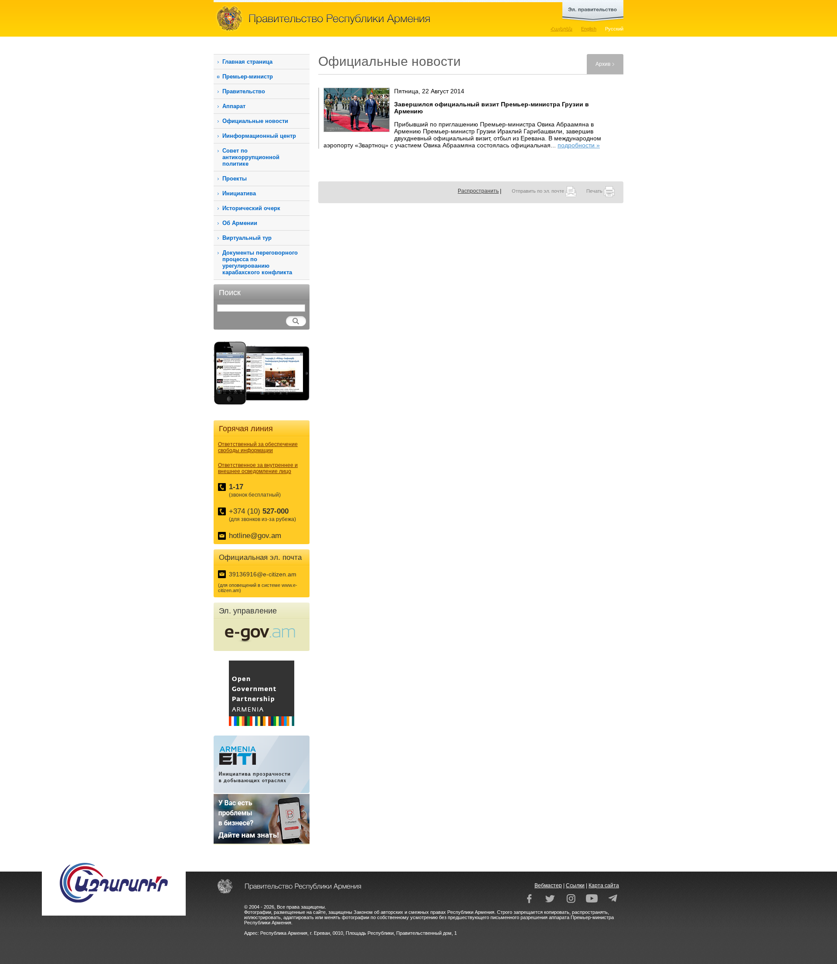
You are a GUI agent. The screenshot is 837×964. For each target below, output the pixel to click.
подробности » (579, 145)
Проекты (234, 178)
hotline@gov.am (255, 535)
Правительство (243, 91)
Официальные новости (255, 121)
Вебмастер (548, 885)
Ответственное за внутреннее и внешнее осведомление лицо (258, 468)
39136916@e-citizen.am (262, 574)
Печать (595, 191)
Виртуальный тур (247, 238)
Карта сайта (604, 885)
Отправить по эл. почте (538, 191)
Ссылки (575, 885)
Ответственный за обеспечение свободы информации (258, 447)
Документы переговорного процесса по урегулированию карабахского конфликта (260, 262)
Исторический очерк (251, 208)
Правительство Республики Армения (361, 18)
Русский (614, 28)
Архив (602, 64)
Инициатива (239, 193)
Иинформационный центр (259, 136)
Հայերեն (561, 28)
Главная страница (247, 61)
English (588, 28)
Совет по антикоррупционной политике (250, 157)
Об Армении (239, 223)
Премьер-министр (247, 76)
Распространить (478, 191)
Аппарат (233, 106)
